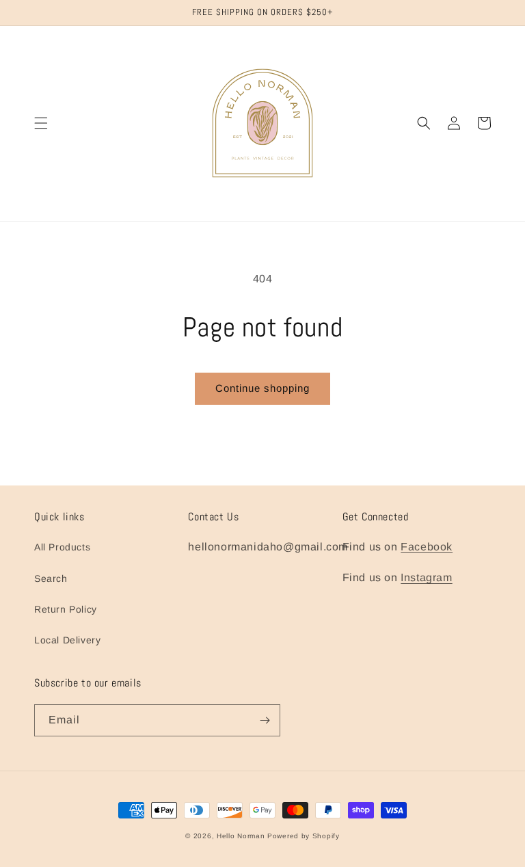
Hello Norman (241, 836)
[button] (41, 123)
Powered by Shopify (303, 836)
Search (51, 578)
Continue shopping (262, 388)
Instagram (426, 577)
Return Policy (65, 609)
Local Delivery (67, 640)
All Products (62, 547)
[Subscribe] (265, 720)
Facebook (427, 546)
